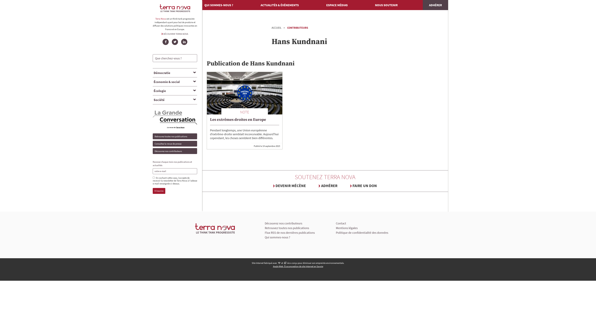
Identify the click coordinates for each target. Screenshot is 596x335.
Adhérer (435, 5)
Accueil (277, 27)
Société (159, 100)
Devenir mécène (290, 185)
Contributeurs (297, 27)
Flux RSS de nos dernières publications (290, 232)
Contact (341, 223)
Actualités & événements (280, 5)
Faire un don (364, 185)
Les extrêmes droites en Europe (238, 119)
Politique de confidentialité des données (362, 232)
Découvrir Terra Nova (175, 33)
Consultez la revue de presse (168, 143)
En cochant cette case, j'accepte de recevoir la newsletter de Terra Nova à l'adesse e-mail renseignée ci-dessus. (175, 180)
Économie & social (167, 82)
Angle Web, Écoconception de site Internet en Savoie (298, 266)
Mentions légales (347, 228)
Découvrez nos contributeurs (168, 151)
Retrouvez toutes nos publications (171, 136)
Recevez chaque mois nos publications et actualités (172, 163)
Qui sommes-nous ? (218, 5)
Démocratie (162, 73)
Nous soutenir (386, 5)
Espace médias (337, 5)
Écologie (160, 91)
